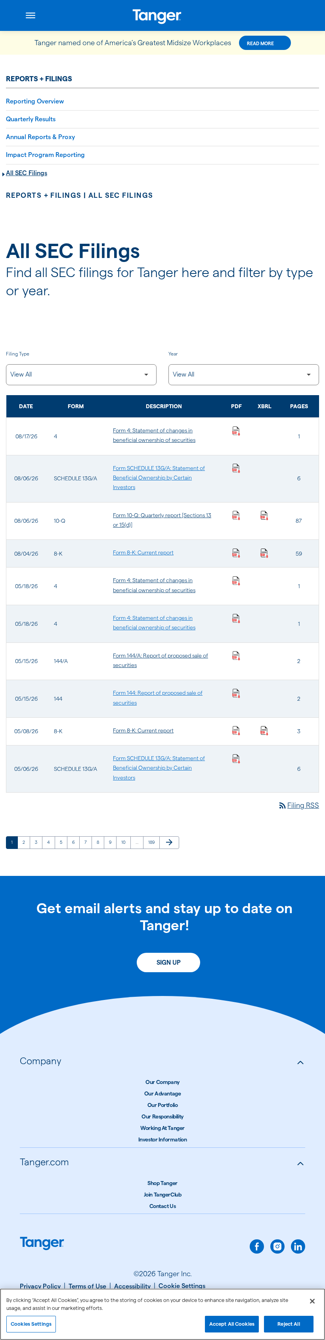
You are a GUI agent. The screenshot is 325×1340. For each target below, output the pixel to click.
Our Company (162, 1082)
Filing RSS (298, 805)
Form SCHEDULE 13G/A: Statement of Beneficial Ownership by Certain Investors (159, 478)
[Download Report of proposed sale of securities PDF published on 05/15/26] (236, 655)
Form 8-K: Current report (143, 552)
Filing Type (17, 353)
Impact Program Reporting (45, 154)
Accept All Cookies (231, 1324)
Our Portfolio (162, 1105)
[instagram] (277, 1246)
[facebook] (257, 1246)
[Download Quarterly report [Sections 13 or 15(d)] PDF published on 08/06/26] (236, 515)
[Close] (312, 1301)
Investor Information (162, 1139)
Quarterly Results (30, 119)
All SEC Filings (26, 173)
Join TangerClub (163, 1194)
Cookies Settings (31, 1324)
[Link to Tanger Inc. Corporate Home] (162, 15)
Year (173, 353)
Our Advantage (162, 1093)
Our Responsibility (162, 1116)
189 (153, 842)
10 (126, 842)
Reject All (288, 1324)
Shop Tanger (162, 1183)
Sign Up (169, 962)
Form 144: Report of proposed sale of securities (158, 697)
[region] (162, 1314)
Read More (260, 43)
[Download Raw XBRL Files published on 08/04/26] (264, 552)
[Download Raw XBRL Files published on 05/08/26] (264, 730)
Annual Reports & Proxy (40, 137)
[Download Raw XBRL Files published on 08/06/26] (264, 515)
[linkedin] (298, 1246)
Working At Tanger (162, 1128)
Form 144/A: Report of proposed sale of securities (160, 660)
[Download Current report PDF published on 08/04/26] (236, 552)
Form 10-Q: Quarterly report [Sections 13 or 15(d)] (162, 520)
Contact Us (162, 1206)
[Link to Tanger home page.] (42, 1244)
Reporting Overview (35, 101)
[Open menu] (30, 15)
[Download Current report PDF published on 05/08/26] (236, 730)
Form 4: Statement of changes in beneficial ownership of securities (154, 435)
